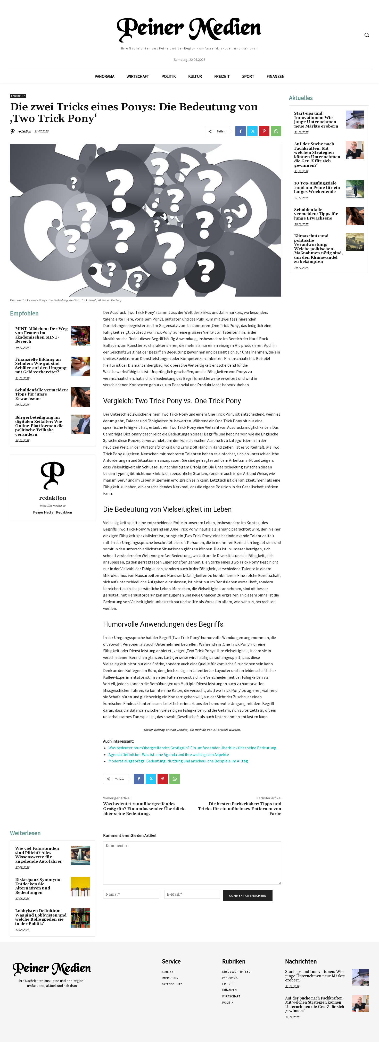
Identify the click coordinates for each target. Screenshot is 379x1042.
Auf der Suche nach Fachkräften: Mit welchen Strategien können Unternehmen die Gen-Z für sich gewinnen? (317, 155)
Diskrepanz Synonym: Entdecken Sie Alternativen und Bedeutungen (37, 886)
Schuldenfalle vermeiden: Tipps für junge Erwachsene (41, 394)
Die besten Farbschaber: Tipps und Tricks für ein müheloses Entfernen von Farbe (239, 808)
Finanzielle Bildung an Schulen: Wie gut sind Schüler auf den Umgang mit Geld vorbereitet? (41, 366)
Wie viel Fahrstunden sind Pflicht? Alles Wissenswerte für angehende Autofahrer (38, 855)
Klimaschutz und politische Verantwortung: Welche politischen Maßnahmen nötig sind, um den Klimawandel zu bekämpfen (318, 249)
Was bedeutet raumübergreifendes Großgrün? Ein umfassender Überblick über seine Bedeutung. (193, 747)
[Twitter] (252, 131)
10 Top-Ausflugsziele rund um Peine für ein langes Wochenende (317, 187)
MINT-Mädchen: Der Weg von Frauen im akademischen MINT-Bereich (41, 335)
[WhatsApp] (276, 131)
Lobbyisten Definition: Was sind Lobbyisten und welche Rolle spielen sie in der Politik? (41, 917)
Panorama (18, 95)
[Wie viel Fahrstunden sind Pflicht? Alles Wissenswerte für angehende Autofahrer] (80, 855)
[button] (366, 35)
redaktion (24, 131)
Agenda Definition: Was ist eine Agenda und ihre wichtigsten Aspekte (169, 754)
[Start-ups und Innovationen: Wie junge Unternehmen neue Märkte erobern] (355, 120)
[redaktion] (13, 131)
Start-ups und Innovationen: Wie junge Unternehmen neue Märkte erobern (316, 120)
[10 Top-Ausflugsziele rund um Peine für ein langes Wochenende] (355, 189)
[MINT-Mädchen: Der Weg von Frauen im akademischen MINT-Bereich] (80, 336)
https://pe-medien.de (52, 505)
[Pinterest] (264, 131)
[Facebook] (240, 131)
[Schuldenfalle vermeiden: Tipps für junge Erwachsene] (80, 397)
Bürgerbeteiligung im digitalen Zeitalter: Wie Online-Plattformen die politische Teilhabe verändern (39, 426)
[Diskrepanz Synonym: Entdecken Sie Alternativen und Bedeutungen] (80, 886)
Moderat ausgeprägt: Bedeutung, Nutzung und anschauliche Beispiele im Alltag (178, 760)
